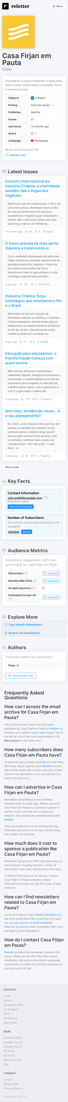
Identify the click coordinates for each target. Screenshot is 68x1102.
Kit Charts (9, 1051)
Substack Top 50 (13, 1042)
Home (7, 996)
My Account (10, 1018)
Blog (6, 1064)
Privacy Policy (11, 1084)
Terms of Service (13, 1088)
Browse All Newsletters (24, 633)
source (49, 231)
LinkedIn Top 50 (13, 1046)
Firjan (7, 69)
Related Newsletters (47, 914)
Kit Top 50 (9, 1055)
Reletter (54, 728)
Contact (8, 1079)
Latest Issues (46, 732)
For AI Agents (11, 1009)
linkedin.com (17, 155)
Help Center (10, 1022)
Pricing (7, 1000)
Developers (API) (13, 1004)
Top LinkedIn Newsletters (25, 624)
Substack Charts (13, 1037)
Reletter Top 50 (12, 1059)
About (7, 1013)
